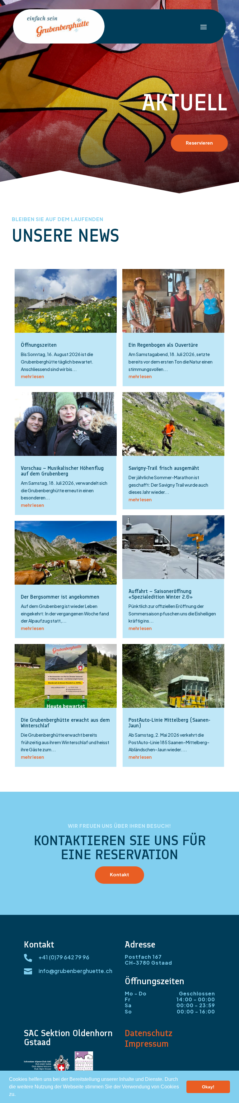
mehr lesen (32, 376)
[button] (18, 1095)
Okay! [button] (208, 1086)
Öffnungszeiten (39, 345)
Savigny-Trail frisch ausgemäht (164, 468)
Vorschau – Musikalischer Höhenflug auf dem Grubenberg (62, 471)
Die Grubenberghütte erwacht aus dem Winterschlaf (65, 723)
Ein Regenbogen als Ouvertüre (163, 345)
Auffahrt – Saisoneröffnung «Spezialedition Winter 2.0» (161, 594)
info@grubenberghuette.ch (75, 970)
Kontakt (119, 874)
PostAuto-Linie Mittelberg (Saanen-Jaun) (169, 723)
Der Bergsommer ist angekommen (60, 597)
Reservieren (199, 142)
